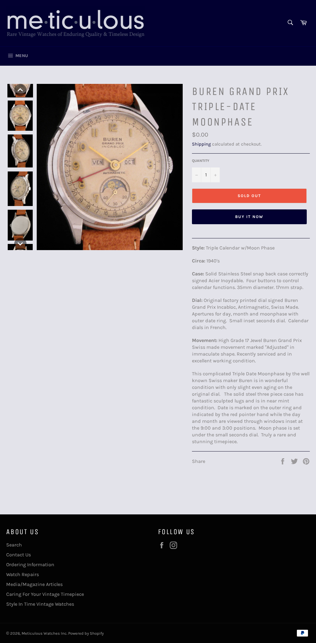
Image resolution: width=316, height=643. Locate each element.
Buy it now (249, 216)
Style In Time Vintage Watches (40, 604)
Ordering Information (30, 564)
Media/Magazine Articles (34, 584)
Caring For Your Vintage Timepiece (45, 594)
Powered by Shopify (86, 633)
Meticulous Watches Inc (44, 633)
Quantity (200, 161)
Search (14, 545)
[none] (20, 90)
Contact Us (18, 555)
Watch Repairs (22, 574)
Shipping (201, 144)
